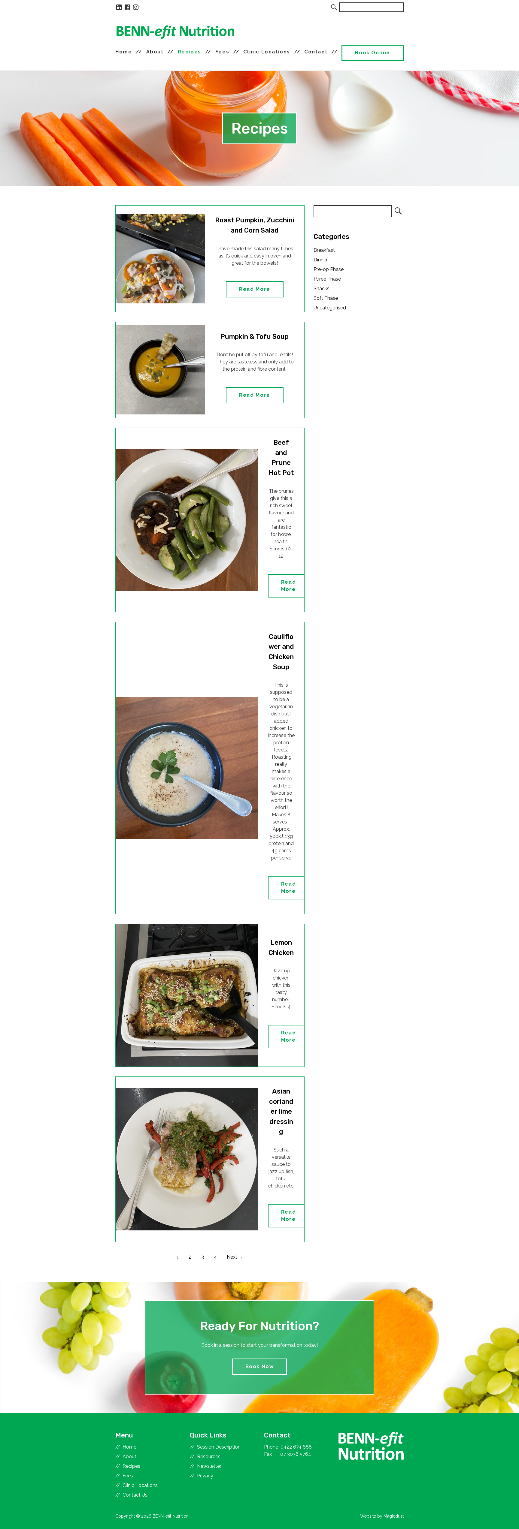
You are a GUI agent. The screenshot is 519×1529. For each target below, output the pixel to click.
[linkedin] (119, 7)
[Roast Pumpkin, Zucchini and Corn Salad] (160, 258)
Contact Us (135, 1495)
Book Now (259, 1366)
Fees (222, 52)
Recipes (189, 52)
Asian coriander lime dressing (281, 1111)
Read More (254, 289)
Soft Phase (326, 298)
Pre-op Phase (329, 269)
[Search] (334, 7)
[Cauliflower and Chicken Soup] (187, 768)
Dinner (321, 260)
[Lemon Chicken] (187, 995)
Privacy (205, 1476)
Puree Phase (327, 279)
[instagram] (135, 7)
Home (123, 52)
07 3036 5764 (295, 1454)
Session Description (219, 1447)
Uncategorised (330, 308)
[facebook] (127, 7)
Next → (235, 1257)
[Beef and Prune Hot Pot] (187, 520)
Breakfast (324, 250)
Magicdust (394, 1516)
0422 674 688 (296, 1447)
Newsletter (209, 1466)
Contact (315, 52)
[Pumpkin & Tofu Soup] (160, 370)
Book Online (372, 53)
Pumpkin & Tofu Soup (254, 337)
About (155, 52)
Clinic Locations (266, 52)
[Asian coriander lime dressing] (187, 1159)
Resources (208, 1456)
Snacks (321, 288)
